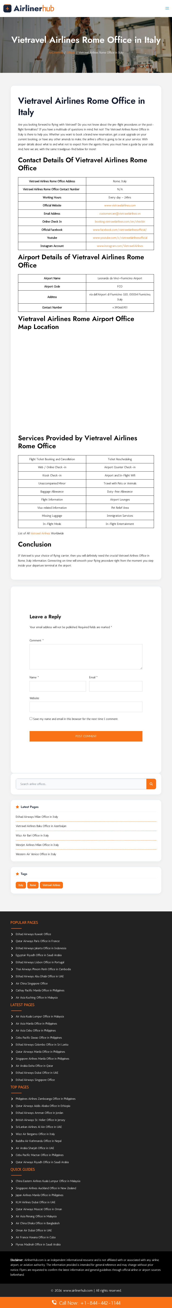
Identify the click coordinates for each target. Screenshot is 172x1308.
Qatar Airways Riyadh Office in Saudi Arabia (42, 1162)
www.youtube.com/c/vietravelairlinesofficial (120, 238)
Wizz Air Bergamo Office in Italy (35, 1134)
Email (93, 677)
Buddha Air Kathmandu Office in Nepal (38, 1141)
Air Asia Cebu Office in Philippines (36, 1030)
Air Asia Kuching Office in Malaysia (36, 997)
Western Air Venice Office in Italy (36, 854)
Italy (20, 885)
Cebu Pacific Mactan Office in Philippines (40, 1155)
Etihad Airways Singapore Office (35, 1080)
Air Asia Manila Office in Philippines (36, 1023)
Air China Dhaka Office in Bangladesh (38, 1223)
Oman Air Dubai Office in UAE (34, 1230)
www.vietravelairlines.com (120, 205)
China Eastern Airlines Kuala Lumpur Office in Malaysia (48, 1181)
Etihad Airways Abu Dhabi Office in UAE (40, 976)
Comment (37, 640)
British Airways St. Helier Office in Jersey (40, 1120)
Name (34, 677)
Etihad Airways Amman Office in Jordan (39, 1113)
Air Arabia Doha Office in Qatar (34, 1066)
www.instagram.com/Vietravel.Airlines (120, 246)
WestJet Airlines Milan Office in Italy (37, 845)
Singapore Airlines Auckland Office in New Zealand (46, 1188)
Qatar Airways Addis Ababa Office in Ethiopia (43, 1106)
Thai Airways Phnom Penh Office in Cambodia (43, 969)
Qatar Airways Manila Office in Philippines (40, 1052)
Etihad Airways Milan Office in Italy (37, 817)
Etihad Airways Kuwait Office (33, 934)
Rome (33, 885)
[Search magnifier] (151, 784)
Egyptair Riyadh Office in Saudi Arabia (38, 955)
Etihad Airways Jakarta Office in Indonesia (41, 948)
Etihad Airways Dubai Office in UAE (37, 1073)
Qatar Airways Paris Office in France (38, 941)
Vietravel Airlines (40, 533)
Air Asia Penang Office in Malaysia (36, 1216)
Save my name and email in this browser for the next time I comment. (75, 719)
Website (34, 698)
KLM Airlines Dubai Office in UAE (35, 1202)
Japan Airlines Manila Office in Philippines (39, 1195)
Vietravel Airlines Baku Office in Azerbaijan (41, 826)
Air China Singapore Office (32, 983)
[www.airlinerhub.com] (28, 8)
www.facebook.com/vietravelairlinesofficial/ (120, 230)
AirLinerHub (56, 52)
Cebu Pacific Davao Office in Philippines (39, 1037)
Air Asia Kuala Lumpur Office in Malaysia (40, 1016)
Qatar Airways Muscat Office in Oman (39, 1209)
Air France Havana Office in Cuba (35, 1237)
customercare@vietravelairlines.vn (120, 213)
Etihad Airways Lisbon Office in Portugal (40, 962)
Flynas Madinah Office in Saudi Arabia (38, 1244)
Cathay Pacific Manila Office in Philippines (40, 990)
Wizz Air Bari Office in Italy (32, 835)
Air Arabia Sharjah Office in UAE (35, 1148)
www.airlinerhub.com (78, 1290)
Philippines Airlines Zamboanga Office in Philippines (46, 1099)
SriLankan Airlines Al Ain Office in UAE (39, 1127)
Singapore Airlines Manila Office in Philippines (42, 1058)
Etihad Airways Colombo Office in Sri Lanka (42, 1044)
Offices (70, 52)
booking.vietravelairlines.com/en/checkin (120, 221)
